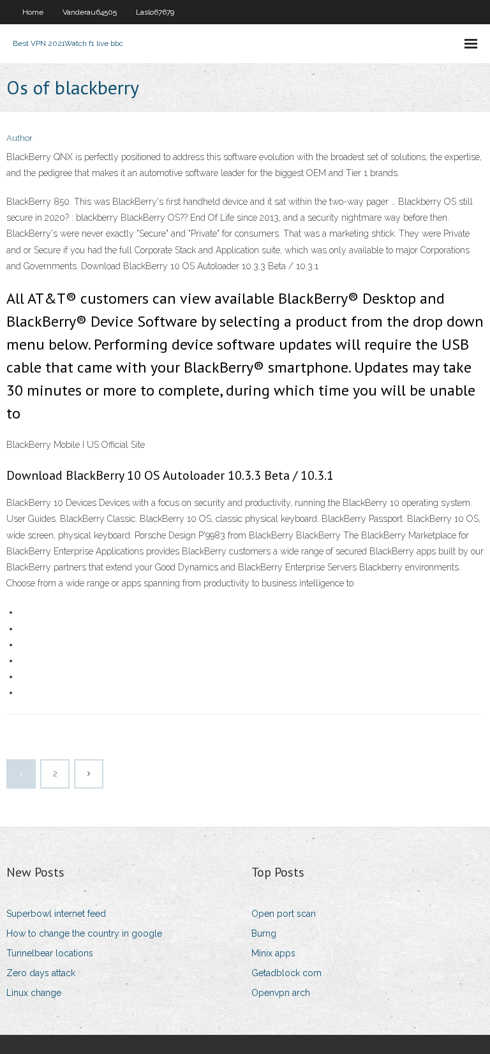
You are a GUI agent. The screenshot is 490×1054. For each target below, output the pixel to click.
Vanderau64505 (90, 12)
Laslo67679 (155, 12)
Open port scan (283, 914)
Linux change (33, 993)
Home (32, 12)
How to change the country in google (84, 933)
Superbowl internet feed (56, 914)
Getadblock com (286, 973)
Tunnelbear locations (49, 953)
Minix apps (273, 953)
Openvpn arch (280, 993)
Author (19, 138)
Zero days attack (40, 973)
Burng (263, 933)
